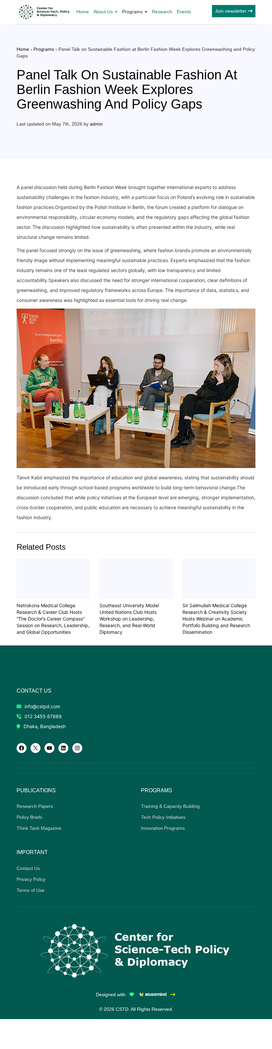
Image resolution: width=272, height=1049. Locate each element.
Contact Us (28, 868)
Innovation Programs (163, 828)
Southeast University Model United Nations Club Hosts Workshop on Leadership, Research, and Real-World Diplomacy (129, 619)
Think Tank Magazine (39, 828)
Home (82, 11)
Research (162, 11)
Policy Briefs (29, 817)
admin (96, 124)
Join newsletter (231, 11)
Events (184, 11)
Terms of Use (30, 890)
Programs (133, 11)
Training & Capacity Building (170, 806)
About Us (104, 11)
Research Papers (35, 806)
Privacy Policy (31, 879)
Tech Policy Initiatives (163, 817)
